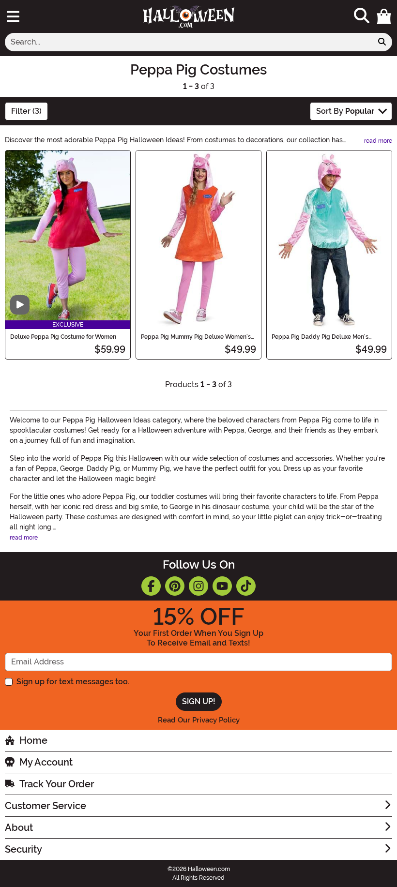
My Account (46, 762)
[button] (384, 16)
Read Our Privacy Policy (199, 720)
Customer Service (45, 806)
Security (23, 849)
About (19, 827)
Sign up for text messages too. (72, 681)
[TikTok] (246, 586)
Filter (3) (26, 111)
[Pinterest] (174, 586)
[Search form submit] (382, 42)
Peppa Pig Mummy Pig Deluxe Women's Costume (196, 337)
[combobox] (188, 42)
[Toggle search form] (361, 16)
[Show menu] (13, 16)
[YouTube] (222, 586)
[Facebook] (151, 586)
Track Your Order (56, 784)
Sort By (345, 111)
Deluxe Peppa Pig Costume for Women (63, 337)
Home (33, 740)
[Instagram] (198, 586)
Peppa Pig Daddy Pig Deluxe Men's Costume (320, 337)
